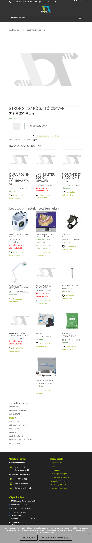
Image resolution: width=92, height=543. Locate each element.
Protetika (12, 443)
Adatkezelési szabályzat (59, 477)
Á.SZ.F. (53, 466)
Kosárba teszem (38, 126)
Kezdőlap (12, 30)
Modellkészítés (15, 436)
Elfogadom (29, 537)
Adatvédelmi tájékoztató (55, 537)
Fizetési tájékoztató (58, 484)
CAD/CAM (13, 414)
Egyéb (19, 30)
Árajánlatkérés (56, 462)
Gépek (11, 421)
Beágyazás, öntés (16, 410)
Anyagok (12, 407)
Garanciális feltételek (58, 481)
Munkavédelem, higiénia (19, 440)
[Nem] (89, 534)
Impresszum (55, 470)
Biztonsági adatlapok (58, 473)
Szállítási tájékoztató (58, 488)
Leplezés (12, 429)
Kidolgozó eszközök (17, 425)
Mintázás (13, 432)
